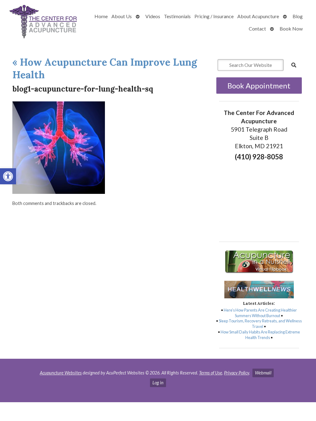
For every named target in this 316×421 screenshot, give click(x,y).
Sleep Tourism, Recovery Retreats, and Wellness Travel (260, 323)
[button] (8, 176)
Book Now (291, 28)
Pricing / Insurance (214, 16)
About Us (121, 16)
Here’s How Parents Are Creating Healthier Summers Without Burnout (260, 313)
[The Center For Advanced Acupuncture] (43, 22)
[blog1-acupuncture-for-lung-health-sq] (58, 192)
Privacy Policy (236, 372)
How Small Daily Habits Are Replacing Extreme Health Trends (260, 334)
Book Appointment (258, 85)
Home (101, 16)
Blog (298, 16)
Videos (152, 16)
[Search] (293, 65)
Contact (257, 28)
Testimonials (177, 16)
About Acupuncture (258, 16)
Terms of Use (210, 372)
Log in (158, 382)
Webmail (263, 372)
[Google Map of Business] (258, 199)
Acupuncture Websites (61, 372)
